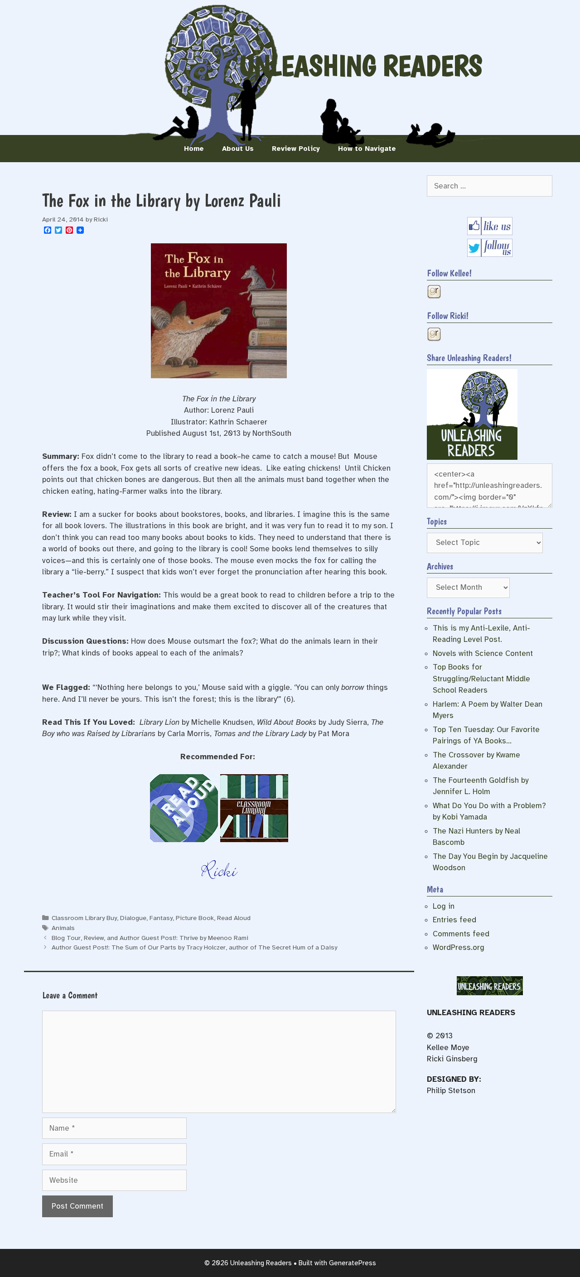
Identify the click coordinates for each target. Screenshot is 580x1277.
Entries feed (454, 920)
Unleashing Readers (360, 65)
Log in (443, 906)
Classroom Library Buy (84, 918)
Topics (437, 521)
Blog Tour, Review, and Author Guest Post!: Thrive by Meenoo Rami (150, 938)
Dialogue (133, 918)
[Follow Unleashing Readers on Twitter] (489, 254)
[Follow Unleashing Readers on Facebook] (489, 232)
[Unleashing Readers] (472, 457)
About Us (238, 149)
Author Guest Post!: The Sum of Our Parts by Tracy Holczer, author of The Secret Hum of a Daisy (194, 947)
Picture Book (195, 918)
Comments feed (461, 934)
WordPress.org (458, 947)
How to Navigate (367, 149)
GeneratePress (352, 1263)
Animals (63, 928)
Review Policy (296, 149)
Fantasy (161, 918)
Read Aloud (234, 918)
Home (194, 149)
